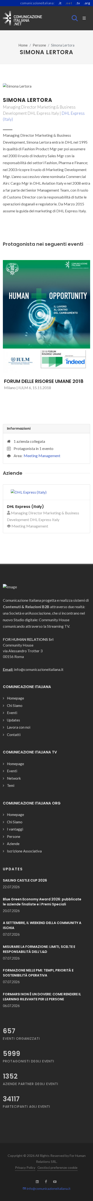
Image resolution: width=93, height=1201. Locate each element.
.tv (78, 3)
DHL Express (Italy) (25, 506)
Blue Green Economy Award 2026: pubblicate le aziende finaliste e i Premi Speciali (42, 902)
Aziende (13, 843)
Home (23, 45)
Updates (13, 720)
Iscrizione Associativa (24, 851)
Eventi (12, 712)
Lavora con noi (18, 727)
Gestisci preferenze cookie (57, 1167)
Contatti (14, 734)
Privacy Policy (25, 1167)
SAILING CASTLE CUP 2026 (25, 880)
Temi (10, 785)
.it (60, 3)
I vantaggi (15, 829)
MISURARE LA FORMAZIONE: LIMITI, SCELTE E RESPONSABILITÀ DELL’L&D (39, 949)
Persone (39, 45)
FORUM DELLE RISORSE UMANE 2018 (43, 381)
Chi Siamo (14, 705)
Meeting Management (42, 455)
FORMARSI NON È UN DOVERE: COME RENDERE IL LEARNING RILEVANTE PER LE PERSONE (42, 997)
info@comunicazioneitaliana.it (48, 1188)
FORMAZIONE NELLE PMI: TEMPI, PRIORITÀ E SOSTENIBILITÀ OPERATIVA (38, 973)
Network (14, 778)
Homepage (15, 698)
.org (87, 3)
